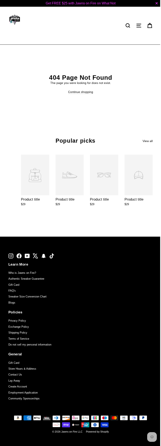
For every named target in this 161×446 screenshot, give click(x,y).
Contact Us (15, 374)
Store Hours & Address (22, 368)
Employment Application (23, 392)
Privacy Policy (17, 320)
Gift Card (13, 284)
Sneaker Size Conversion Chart (27, 296)
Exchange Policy (18, 326)
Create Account (17, 386)
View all (148, 141)
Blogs (11, 302)
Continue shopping (80, 92)
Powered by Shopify (97, 431)
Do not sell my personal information (29, 344)
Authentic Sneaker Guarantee (26, 278)
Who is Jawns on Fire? (22, 272)
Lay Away (14, 380)
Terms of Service (18, 338)
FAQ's (12, 290)
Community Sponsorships (24, 398)
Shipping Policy (17, 332)
